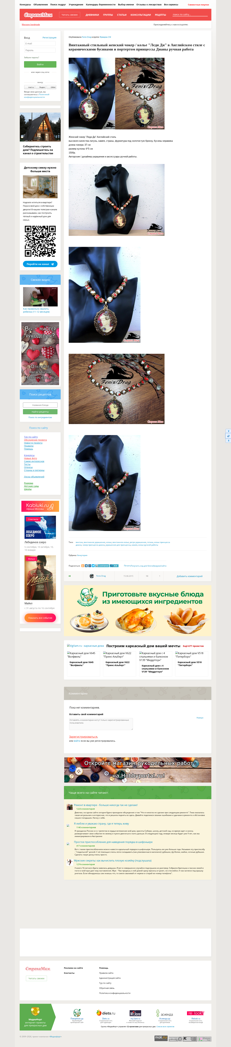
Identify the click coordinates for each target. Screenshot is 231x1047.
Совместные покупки (198, 4)
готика (150, 542)
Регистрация (49, 37)
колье (109, 542)
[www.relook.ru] (196, 1017)
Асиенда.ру (164, 1018)
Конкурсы (25, 4)
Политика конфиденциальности (114, 993)
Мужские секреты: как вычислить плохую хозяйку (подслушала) (112, 860)
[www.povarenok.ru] (77, 1017)
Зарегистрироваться (83, 737)
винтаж (79, 542)
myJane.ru (135, 1018)
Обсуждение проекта (35, 439)
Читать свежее (70, 14)
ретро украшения (138, 542)
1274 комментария (85, 864)
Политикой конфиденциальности (36, 95)
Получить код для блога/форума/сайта (148, 565)
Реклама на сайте (73, 967)
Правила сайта (106, 973)
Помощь (28, 448)
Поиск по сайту (38, 428)
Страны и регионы (34, 470)
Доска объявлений (34, 476)
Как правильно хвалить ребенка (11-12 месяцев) (36, 310)
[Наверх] (228, 431)
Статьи (121, 14)
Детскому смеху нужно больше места (40, 169)
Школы (28, 489)
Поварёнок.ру (77, 1018)
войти (77, 740)
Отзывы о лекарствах (149, 4)
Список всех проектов (165, 1027)
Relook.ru (196, 1018)
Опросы (28, 467)
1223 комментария (85, 808)
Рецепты (160, 14)
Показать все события (40, 617)
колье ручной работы (148, 545)
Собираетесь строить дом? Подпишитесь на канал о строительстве (38, 150)
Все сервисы (171, 4)
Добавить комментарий (190, 576)
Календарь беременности (101, 4)
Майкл (28, 603)
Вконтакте (38, 77)
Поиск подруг (58, 4)
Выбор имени (126, 4)
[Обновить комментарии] (228, 436)
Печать (127, 565)
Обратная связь (107, 988)
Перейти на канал (38, 264)
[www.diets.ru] (106, 1017)
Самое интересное (34, 461)
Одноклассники (42, 77)
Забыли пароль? (31, 57)
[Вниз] (228, 441)
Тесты (27, 464)
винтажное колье (121, 542)
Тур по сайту (31, 436)
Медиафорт (55, 1036)
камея (134, 545)
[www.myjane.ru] (135, 1017)
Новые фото (30, 458)
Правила (28, 445)
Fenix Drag (86, 37)
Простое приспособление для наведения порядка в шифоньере (113, 842)
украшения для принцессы (118, 545)
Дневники (92, 14)
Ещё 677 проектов (193, 645)
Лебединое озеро (35, 542)
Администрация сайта (110, 978)
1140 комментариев (86, 827)
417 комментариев (85, 845)
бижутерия (82, 555)
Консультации (141, 14)
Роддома (28, 483)
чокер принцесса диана (93, 545)
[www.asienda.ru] (165, 1017)
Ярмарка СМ (105, 37)
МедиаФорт (35, 1019)
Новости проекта (33, 442)
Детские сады (31, 486)
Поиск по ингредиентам (40, 417)
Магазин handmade (31, 24)
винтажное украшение (94, 542)
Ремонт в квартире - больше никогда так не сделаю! (106, 805)
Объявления (40, 4)
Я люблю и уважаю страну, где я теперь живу (101, 823)
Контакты (69, 973)
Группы (108, 14)
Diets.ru (105, 1018)
